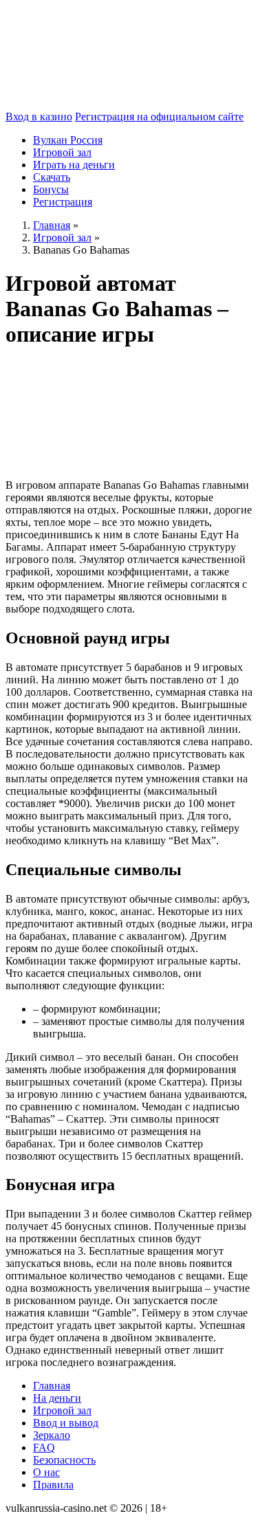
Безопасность (64, 1460)
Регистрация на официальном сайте (159, 116)
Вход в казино (39, 116)
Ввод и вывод (65, 1423)
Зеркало (51, 1435)
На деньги (57, 1398)
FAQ (44, 1447)
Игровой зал (62, 152)
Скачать (51, 177)
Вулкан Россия (68, 140)
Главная (51, 1385)
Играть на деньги (74, 164)
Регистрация (62, 202)
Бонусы (51, 189)
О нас (46, 1472)
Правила (53, 1484)
